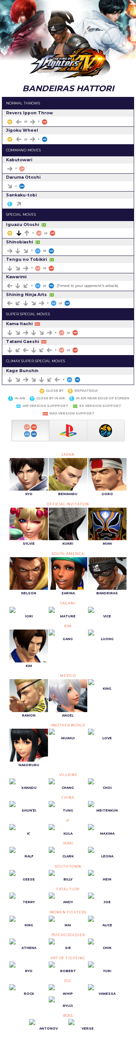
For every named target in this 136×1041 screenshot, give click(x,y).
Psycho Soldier (68, 935)
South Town (68, 866)
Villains (68, 775)
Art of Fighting (68, 958)
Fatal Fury (68, 889)
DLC (68, 981)
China (68, 797)
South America (68, 554)
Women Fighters (68, 912)
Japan (68, 455)
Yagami (68, 603)
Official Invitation (68, 504)
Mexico (68, 676)
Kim (68, 626)
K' (68, 821)
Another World (68, 725)
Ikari (68, 843)
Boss (68, 1016)
